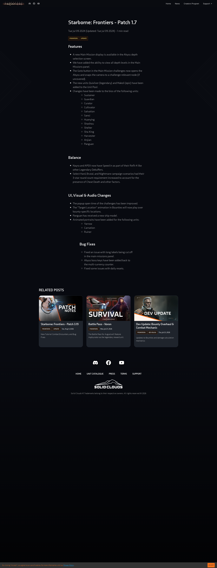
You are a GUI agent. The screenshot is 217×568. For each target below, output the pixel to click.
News (177, 3)
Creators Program (191, 3)
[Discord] (30, 3)
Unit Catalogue (95, 373)
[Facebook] (34, 3)
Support (206, 3)
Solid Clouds (108, 383)
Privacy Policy (69, 565)
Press (112, 373)
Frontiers (74, 38)
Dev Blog (152, 332)
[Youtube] (38, 3)
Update (84, 38)
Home (168, 3)
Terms (123, 373)
